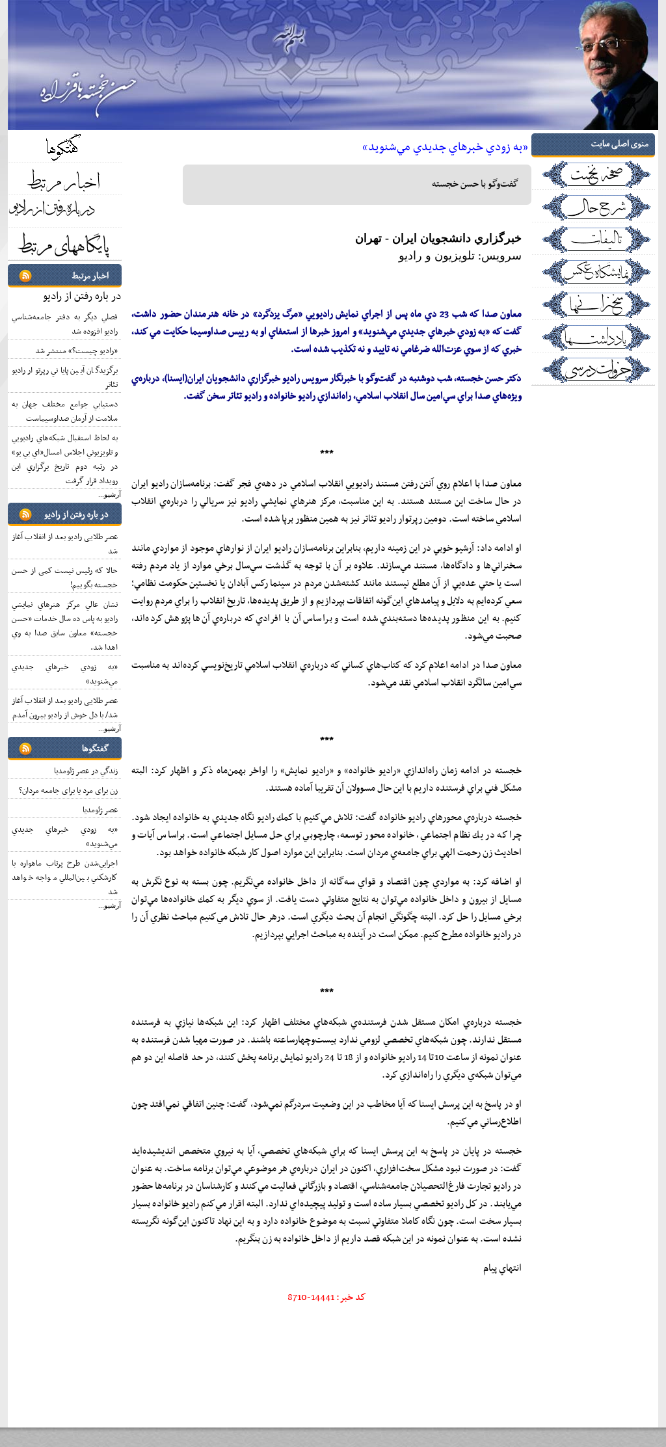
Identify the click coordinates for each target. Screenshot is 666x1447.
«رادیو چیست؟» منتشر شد (76, 351)
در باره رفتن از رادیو (82, 296)
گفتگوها (95, 748)
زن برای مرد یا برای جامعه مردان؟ (68, 791)
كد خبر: (326, 1297)
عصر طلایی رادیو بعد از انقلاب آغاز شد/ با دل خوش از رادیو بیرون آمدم (65, 708)
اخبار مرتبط (90, 276)
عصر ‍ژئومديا (100, 810)
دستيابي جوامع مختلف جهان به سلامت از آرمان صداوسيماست (65, 411)
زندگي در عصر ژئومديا (86, 771)
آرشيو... (109, 494)
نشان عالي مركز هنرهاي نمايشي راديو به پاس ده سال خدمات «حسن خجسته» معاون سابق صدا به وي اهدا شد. (65, 626)
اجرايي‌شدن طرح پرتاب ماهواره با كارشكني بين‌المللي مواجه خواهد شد (65, 877)
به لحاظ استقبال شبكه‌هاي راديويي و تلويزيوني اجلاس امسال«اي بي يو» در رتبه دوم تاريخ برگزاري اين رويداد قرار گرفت (65, 459)
